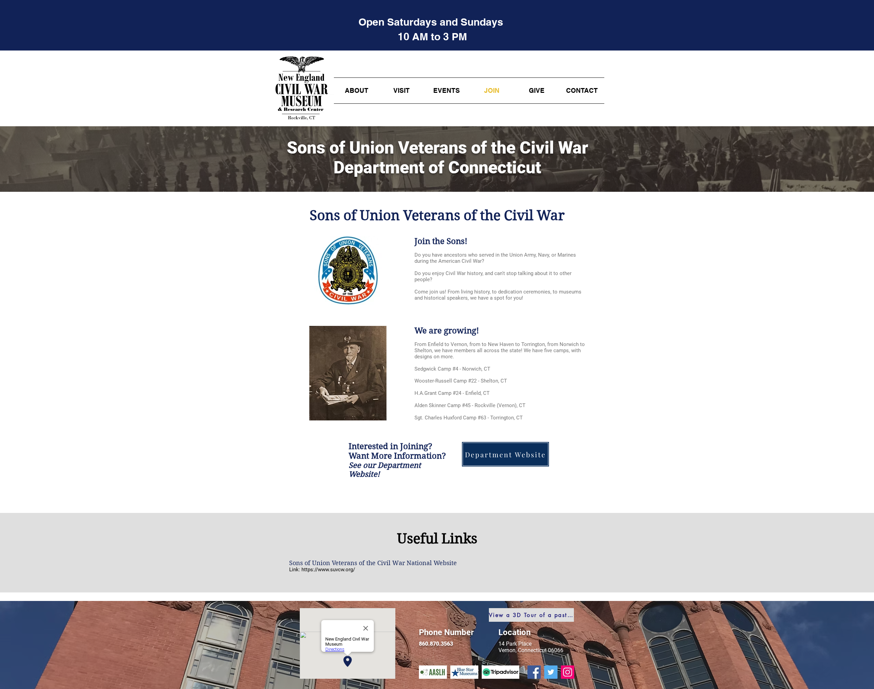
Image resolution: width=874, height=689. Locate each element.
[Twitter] (551, 672)
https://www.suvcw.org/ (328, 569)
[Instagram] (567, 672)
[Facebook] (534, 672)
